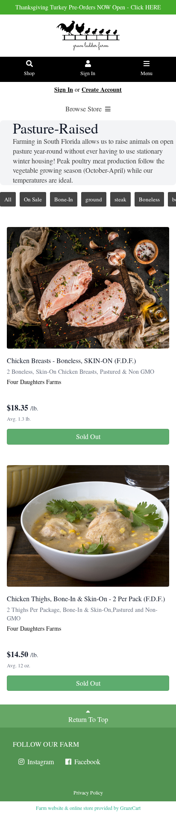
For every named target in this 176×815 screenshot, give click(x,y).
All (8, 199)
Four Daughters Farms (34, 382)
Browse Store (84, 108)
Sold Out (88, 436)
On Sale (33, 199)
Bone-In (63, 199)
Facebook (86, 761)
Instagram (40, 761)
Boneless (149, 199)
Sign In (87, 73)
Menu (147, 73)
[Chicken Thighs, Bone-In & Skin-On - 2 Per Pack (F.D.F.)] (88, 526)
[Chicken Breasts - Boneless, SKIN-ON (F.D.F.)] (88, 288)
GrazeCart (130, 807)
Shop (29, 73)
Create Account (102, 89)
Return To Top (88, 719)
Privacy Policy (88, 792)
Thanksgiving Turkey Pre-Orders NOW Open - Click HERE (88, 7)
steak (120, 199)
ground (93, 199)
